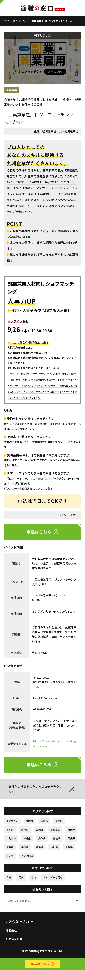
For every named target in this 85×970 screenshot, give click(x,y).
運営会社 (11, 930)
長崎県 (58, 820)
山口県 (24, 847)
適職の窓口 (42, 8)
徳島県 (39, 847)
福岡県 (29, 820)
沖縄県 (27, 838)
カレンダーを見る (52, 877)
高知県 (9, 855)
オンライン (12, 820)
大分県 (24, 829)
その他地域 (27, 855)
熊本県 (9, 829)
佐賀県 (44, 820)
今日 (8, 877)
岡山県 (71, 838)
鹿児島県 (55, 829)
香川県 (54, 847)
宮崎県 (39, 829)
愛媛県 (69, 847)
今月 (33, 877)
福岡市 (71, 829)
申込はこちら (39, 532)
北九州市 (11, 838)
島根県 (56, 838)
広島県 (9, 847)
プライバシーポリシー (19, 921)
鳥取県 (41, 838)
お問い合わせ (14, 939)
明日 (21, 877)
